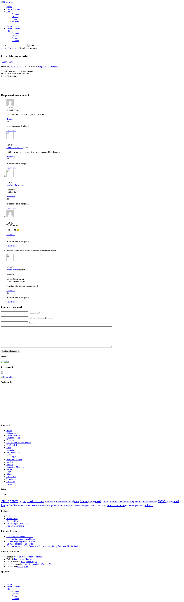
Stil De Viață (11, 476)
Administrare (12, 518)
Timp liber (12, 48)
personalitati (57, 505)
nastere (35, 505)
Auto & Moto (12, 433)
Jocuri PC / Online (14, 459)
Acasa (9, 7)
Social (9, 469)
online (44, 505)
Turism (9, 484)
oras (49, 505)
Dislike (13, 130)
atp (55, 501)
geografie (170, 501)
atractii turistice (62, 502)
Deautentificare (12, 521)
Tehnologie (11, 479)
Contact (15, 16)
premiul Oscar (91, 505)
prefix (83, 505)
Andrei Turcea (8, 62)
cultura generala (134, 501)
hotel (176, 501)
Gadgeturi (10, 450)
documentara (153, 502)
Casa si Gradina (13, 435)
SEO (14, 457)
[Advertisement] (92, 83)
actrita (20, 501)
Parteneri (15, 21)
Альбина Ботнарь (14, 185)
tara (137, 505)
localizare (14, 505)
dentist (145, 501)
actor (14, 501)
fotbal (162, 501)
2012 (5, 501)
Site (8, 12)
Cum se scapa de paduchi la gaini (20, 541)
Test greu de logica (29, 561)
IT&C (9, 455)
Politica (9, 464)
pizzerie (71, 505)
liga (3, 505)
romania (119, 505)
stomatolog (130, 505)
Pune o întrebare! (13, 9)
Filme (8, 447)
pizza (66, 505)
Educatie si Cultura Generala (18, 442)
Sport (8, 472)
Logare (9, 516)
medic (22, 505)
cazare (105, 501)
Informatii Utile (13, 452)
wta (150, 505)
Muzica (9, 462)
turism (141, 505)
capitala (91, 501)
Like (8, 130)
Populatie (77, 505)
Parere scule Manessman (24, 559)
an (24, 501)
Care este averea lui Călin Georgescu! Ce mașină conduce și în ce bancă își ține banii (42, 546)
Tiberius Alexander (14, 147)
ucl (146, 505)
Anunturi (16, 14)
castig (98, 501)
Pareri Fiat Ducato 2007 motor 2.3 (36, 564)
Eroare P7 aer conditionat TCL (19, 536)
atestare (49, 501)
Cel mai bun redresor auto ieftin (19, 544)
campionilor (81, 501)
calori (70, 501)
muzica (28, 506)
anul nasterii (35, 501)
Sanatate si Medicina (15, 467)
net (40, 505)
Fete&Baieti (11, 445)
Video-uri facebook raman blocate (20, 539)
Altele (9, 430)
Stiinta (9, 474)
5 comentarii (53, 66)
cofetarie (122, 501)
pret (99, 505)
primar (103, 506)
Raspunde (10, 119)
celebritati (113, 501)
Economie (10, 440)
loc (7, 505)
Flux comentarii (15, 526)
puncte (110, 505)
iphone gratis (22, 566)
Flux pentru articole (16, 523)
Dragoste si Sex (13, 438)
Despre (15, 19)
